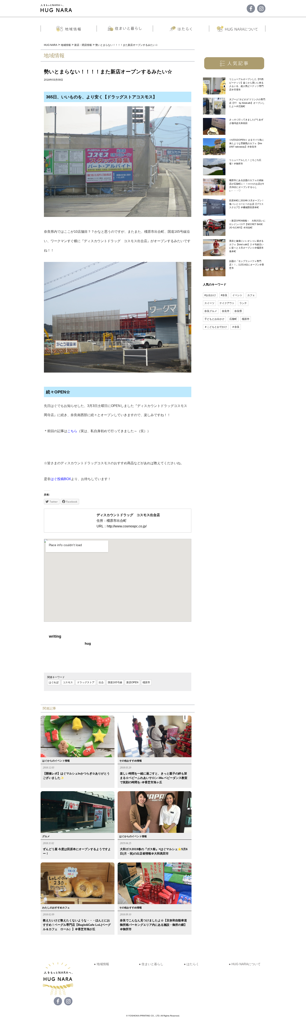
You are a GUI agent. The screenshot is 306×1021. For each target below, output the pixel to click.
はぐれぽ (54, 682)
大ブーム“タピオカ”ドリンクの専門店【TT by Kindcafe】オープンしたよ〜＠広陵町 (247, 103)
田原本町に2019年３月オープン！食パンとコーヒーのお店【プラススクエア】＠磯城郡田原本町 (246, 204)
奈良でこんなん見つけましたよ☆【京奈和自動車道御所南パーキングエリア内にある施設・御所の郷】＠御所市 (153, 925)
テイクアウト (226, 303)
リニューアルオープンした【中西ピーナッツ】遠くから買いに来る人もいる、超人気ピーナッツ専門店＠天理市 (246, 84)
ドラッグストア (86, 682)
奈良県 (238, 311)
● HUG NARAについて (245, 964)
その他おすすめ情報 (130, 760)
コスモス (68, 682)
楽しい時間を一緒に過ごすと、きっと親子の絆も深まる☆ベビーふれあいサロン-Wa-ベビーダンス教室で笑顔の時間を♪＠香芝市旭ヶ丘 (153, 778)
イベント (237, 295)
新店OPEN (132, 682)
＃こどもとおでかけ (215, 326)
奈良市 (225, 311)
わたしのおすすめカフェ (56, 907)
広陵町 (233, 319)
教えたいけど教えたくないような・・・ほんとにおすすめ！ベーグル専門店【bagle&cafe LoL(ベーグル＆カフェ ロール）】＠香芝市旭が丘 (77, 925)
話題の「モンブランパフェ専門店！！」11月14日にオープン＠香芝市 (246, 264)
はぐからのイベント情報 (56, 760)
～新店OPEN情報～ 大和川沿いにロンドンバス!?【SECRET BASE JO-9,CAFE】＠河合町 (247, 224)
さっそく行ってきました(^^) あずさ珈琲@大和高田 (246, 121)
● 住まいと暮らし (151, 964)
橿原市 (146, 682)
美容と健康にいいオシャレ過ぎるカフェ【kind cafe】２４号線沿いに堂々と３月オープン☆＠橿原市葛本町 (246, 246)
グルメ (46, 836)
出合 (101, 682)
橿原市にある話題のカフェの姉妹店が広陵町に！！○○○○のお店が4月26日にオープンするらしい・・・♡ (246, 185)
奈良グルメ (210, 311)
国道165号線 (115, 682)
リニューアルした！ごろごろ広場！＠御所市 (245, 162)
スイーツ (209, 303)
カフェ (251, 295)
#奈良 (224, 295)
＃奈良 (235, 326)
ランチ (243, 303)
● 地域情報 (101, 964)
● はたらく (191, 964)
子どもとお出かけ (214, 319)
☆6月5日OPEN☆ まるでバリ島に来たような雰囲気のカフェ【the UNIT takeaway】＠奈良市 (246, 143)
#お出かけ (210, 295)
